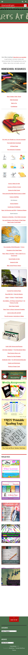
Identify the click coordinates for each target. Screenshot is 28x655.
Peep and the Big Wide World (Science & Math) (14, 193)
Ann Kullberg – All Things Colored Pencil (12, 300)
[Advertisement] (14, 39)
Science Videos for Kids (14, 183)
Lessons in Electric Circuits (14, 187)
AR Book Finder (14, 146)
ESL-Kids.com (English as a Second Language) (14, 139)
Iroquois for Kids (14, 262)
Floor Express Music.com (14, 353)
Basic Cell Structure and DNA (9, 210)
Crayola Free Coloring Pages (14, 290)
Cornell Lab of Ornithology (14, 207)
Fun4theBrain (14, 106)
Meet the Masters (18, 294)
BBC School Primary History (14, 265)
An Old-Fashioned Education (19, 359)
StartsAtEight (13, 646)
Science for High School (14, 190)
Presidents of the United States (14, 250)
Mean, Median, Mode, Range (14, 96)
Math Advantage (14, 99)
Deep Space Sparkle (14, 306)
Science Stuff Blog (14, 197)
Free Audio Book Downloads (14, 143)
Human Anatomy (14, 203)
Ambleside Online (6, 359)
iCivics (22, 247)
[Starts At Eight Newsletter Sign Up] (14, 379)
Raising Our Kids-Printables (14, 356)
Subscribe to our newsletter (19, 57)
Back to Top (14, 620)
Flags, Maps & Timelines (8, 253)
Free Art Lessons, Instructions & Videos (14, 316)
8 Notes (12, 297)
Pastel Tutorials (19, 297)
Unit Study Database (7, 349)
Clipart (6, 297)
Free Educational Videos (20, 349)
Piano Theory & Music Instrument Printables (14, 309)
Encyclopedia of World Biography (12, 247)
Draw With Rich (9, 294)
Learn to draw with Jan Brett (14, 312)
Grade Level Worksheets (14, 363)
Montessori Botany (22, 210)
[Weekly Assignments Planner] (14, 417)
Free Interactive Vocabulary (14, 149)
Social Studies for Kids (14, 259)
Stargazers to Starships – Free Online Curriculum (14, 217)
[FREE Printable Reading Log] (14, 449)
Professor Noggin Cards (14, 366)
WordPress (11, 648)
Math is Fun (14, 103)
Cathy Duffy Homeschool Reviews (14, 346)
